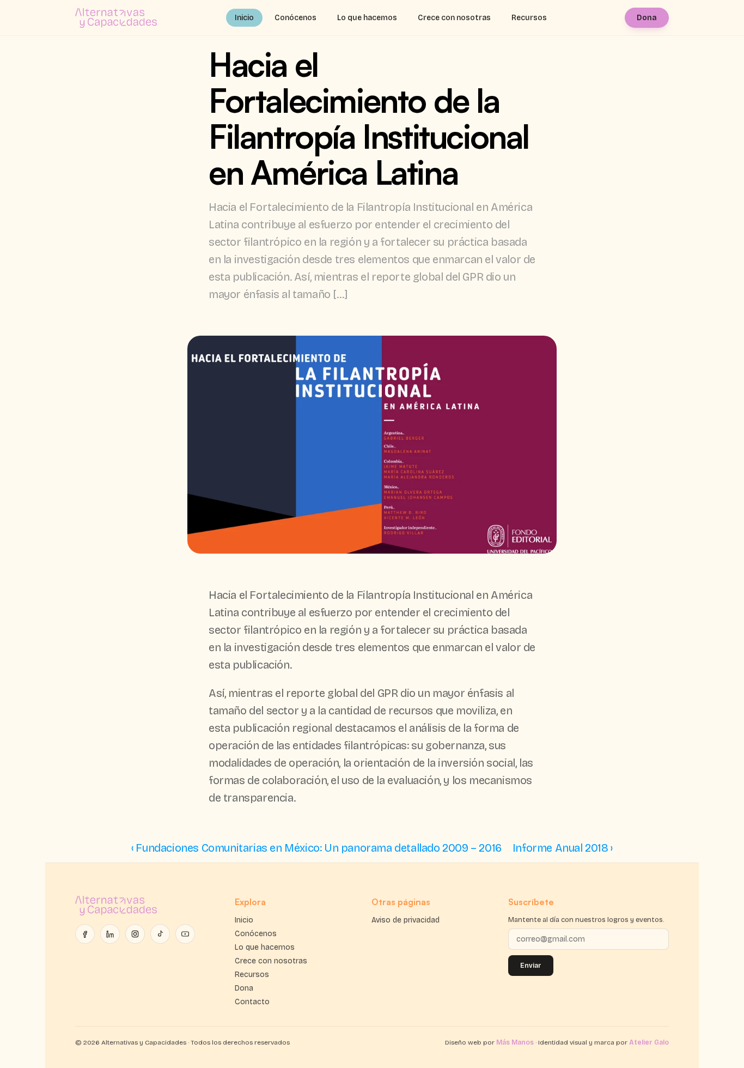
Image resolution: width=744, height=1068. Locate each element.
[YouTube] (185, 934)
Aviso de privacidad (405, 920)
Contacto (252, 1001)
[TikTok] (160, 934)
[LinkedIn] (110, 934)
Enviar (530, 965)
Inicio (244, 17)
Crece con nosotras (454, 17)
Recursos (529, 17)
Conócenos (295, 17)
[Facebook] (85, 934)
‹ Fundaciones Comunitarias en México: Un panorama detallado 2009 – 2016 (316, 847)
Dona (647, 17)
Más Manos (515, 1042)
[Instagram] (135, 934)
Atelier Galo (649, 1042)
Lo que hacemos (367, 17)
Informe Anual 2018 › (563, 847)
